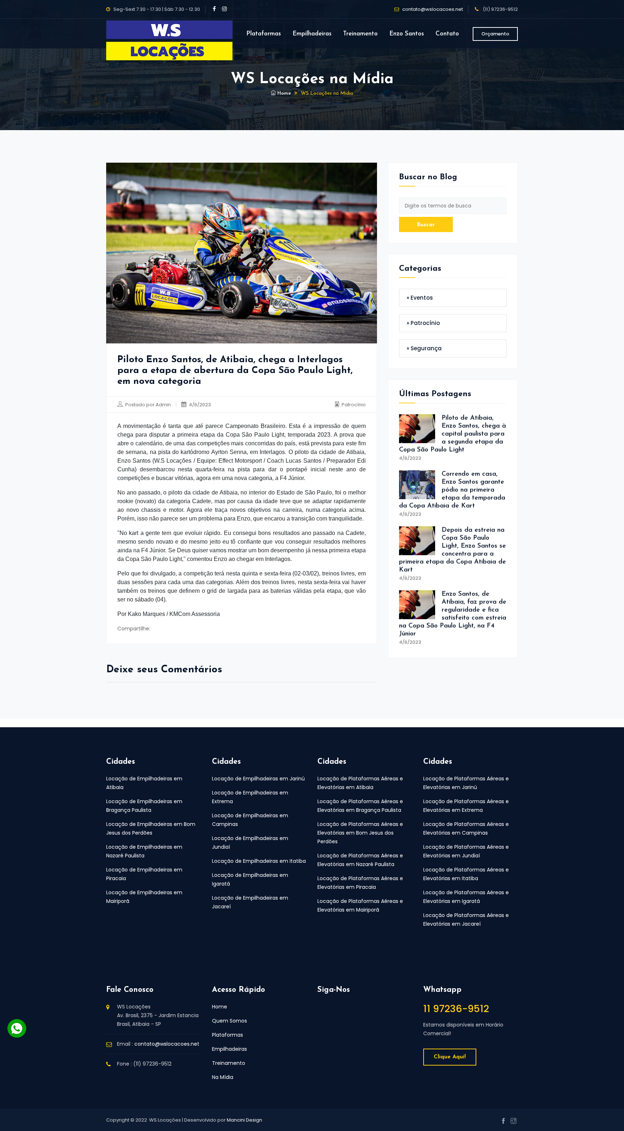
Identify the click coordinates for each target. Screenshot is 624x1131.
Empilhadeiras (312, 34)
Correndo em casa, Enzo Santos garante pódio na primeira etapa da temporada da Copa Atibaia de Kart (452, 490)
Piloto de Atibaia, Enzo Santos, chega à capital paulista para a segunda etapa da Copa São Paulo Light (452, 434)
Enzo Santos (406, 34)
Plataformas (263, 34)
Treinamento (360, 34)
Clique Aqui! (450, 1057)
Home (283, 93)
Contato (447, 34)
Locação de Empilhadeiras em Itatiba (259, 861)
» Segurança (424, 348)
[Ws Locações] (169, 33)
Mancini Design (244, 1120)
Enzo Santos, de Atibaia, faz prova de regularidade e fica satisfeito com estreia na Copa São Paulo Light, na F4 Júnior (452, 614)
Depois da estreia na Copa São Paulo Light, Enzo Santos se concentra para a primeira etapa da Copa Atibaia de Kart (452, 550)
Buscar (426, 225)
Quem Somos (229, 1020)
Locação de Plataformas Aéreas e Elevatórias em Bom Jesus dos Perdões (360, 833)
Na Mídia (222, 1077)
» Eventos (420, 297)
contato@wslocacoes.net (432, 9)
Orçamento (495, 33)
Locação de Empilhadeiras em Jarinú (258, 778)
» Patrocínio (423, 323)
